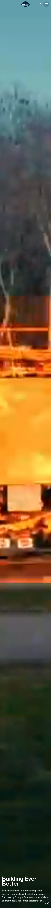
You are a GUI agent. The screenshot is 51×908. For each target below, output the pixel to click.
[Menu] (46, 4)
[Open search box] (40, 4)
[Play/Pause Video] (47, 903)
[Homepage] (25, 4)
